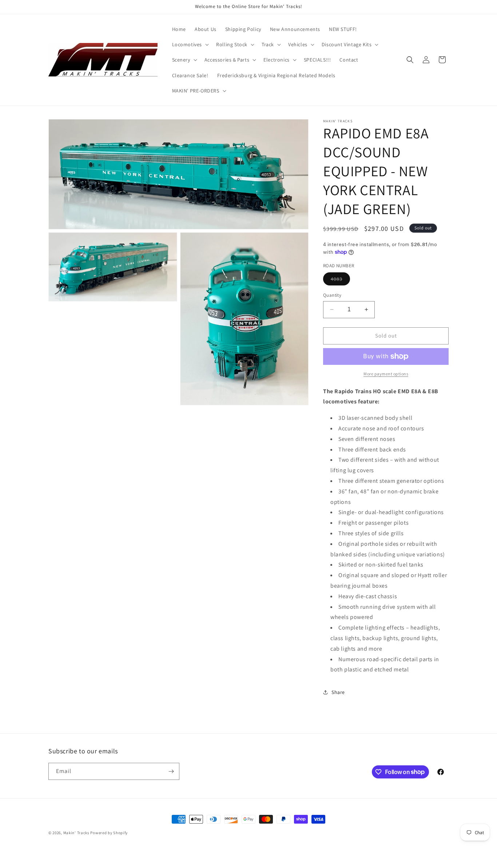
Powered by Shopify (109, 832)
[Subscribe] (171, 771)
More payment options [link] (385, 373)
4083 (340, 280)
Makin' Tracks (77, 832)
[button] (190, 44)
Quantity (332, 295)
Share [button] (338, 692)
